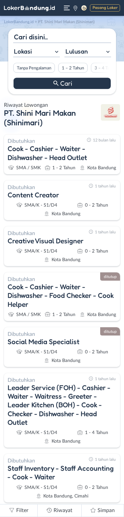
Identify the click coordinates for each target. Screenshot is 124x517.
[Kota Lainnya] (75, 8)
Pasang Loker (105, 7)
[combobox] (36, 52)
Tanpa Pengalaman (34, 68)
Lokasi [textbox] (23, 51)
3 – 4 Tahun (105, 68)
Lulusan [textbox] (76, 51)
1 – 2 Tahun (73, 68)
